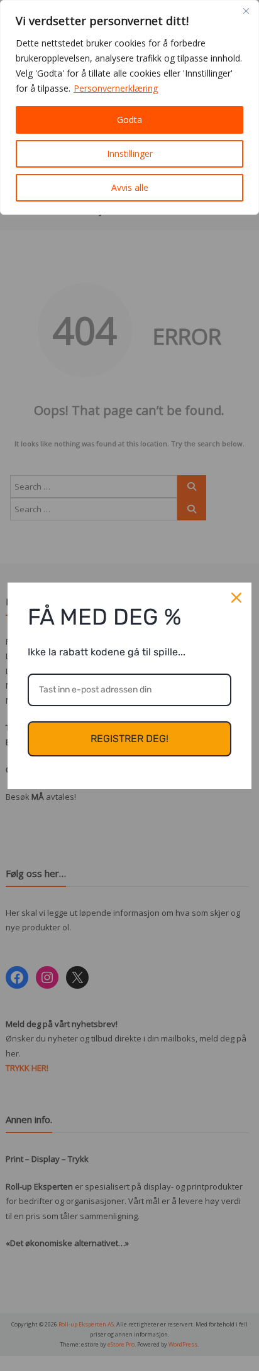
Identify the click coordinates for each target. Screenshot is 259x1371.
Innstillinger (130, 153)
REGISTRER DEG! (129, 739)
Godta (129, 120)
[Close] (245, 10)
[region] (129, 107)
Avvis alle (129, 187)
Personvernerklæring (116, 88)
